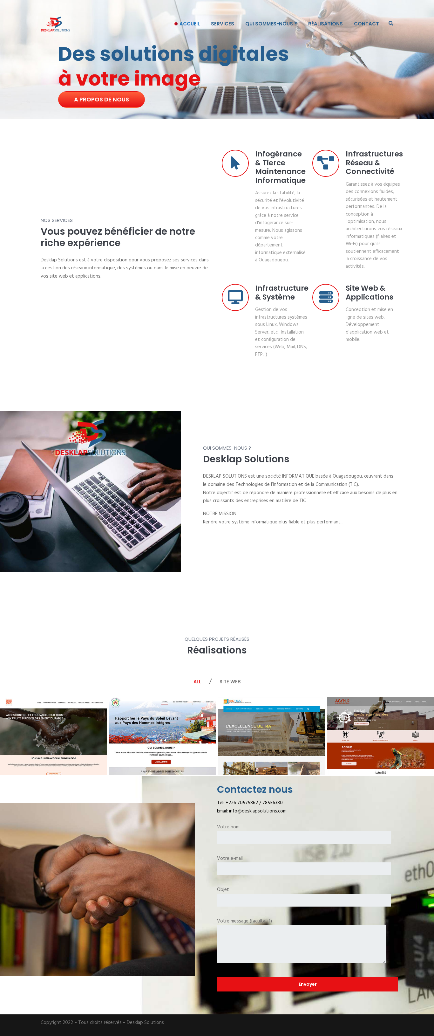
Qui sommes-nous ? (271, 23)
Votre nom (228, 827)
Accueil (190, 23)
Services (222, 23)
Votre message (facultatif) (244, 921)
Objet (223, 890)
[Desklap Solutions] (55, 24)
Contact (366, 23)
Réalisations (325, 23)
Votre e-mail (230, 858)
